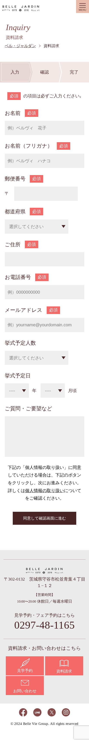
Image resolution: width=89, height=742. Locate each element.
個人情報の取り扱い (44, 490)
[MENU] (82, 6)
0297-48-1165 (44, 625)
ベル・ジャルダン (21, 7)
